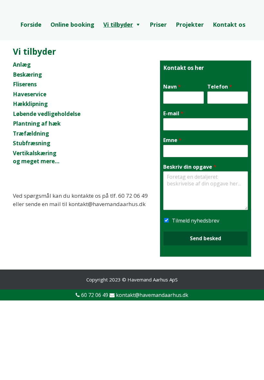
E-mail (173, 113)
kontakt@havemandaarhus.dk (152, 295)
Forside (31, 24)
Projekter (190, 24)
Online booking (72, 24)
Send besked (205, 238)
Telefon (219, 86)
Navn (172, 86)
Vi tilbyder (118, 24)
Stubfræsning (31, 143)
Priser (158, 24)
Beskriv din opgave (189, 167)
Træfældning (31, 133)
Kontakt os (229, 24)
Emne (172, 140)
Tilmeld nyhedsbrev (195, 220)
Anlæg (22, 64)
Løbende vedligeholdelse (46, 114)
